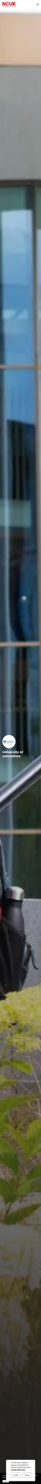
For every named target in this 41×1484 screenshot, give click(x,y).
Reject (27, 1475)
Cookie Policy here (18, 1470)
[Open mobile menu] (37, 4)
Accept (15, 1475)
